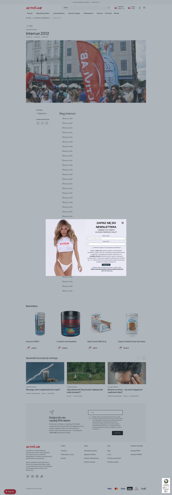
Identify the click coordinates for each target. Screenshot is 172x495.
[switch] (166, 491)
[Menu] (169, 479)
